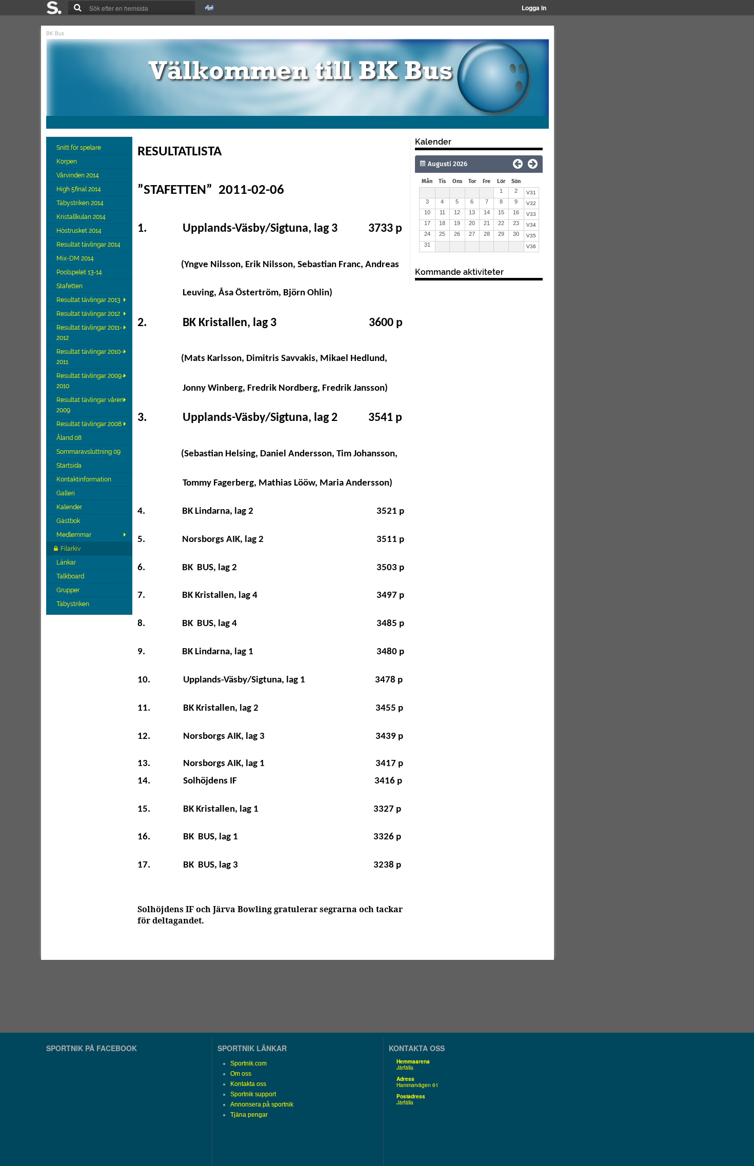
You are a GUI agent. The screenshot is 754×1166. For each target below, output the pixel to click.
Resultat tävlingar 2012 (88, 313)
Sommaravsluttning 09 (89, 451)
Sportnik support (253, 1094)
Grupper (68, 590)
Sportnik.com (248, 1063)
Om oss (240, 1073)
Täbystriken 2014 (80, 203)
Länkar (66, 562)
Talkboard (71, 576)
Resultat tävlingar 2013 (88, 300)
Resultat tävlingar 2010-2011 (89, 357)
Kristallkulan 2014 (81, 216)
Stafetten (70, 286)
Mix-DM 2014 (75, 258)
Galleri (66, 493)
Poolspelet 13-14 (80, 272)
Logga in (534, 7)
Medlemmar (73, 534)
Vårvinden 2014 (78, 175)
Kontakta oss (248, 1084)
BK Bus (55, 33)
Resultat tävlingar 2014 (89, 244)
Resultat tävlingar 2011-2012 (89, 332)
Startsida (69, 465)
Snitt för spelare (79, 147)
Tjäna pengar (249, 1114)
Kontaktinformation (84, 479)
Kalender (70, 507)
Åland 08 (69, 437)
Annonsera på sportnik (261, 1104)
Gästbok (69, 521)
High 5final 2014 (79, 189)
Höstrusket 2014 (79, 230)
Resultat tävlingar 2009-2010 (90, 381)
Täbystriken (73, 604)
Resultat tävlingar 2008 (89, 424)
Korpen (67, 161)
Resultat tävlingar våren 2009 (90, 405)
